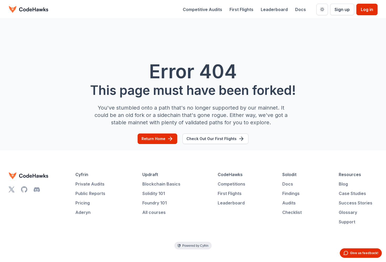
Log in (367, 9)
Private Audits (90, 184)
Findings (291, 193)
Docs (300, 9)
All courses (154, 212)
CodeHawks (230, 174)
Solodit (289, 174)
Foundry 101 (154, 203)
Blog (343, 184)
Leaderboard (274, 9)
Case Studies (352, 193)
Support (347, 221)
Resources (350, 174)
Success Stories (355, 203)
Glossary (348, 212)
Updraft (150, 174)
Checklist (292, 212)
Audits (289, 203)
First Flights (241, 9)
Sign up (342, 9)
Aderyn (83, 212)
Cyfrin (81, 174)
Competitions (231, 184)
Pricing (82, 203)
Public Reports (90, 193)
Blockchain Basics (161, 184)
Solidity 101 (153, 193)
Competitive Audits (202, 9)
